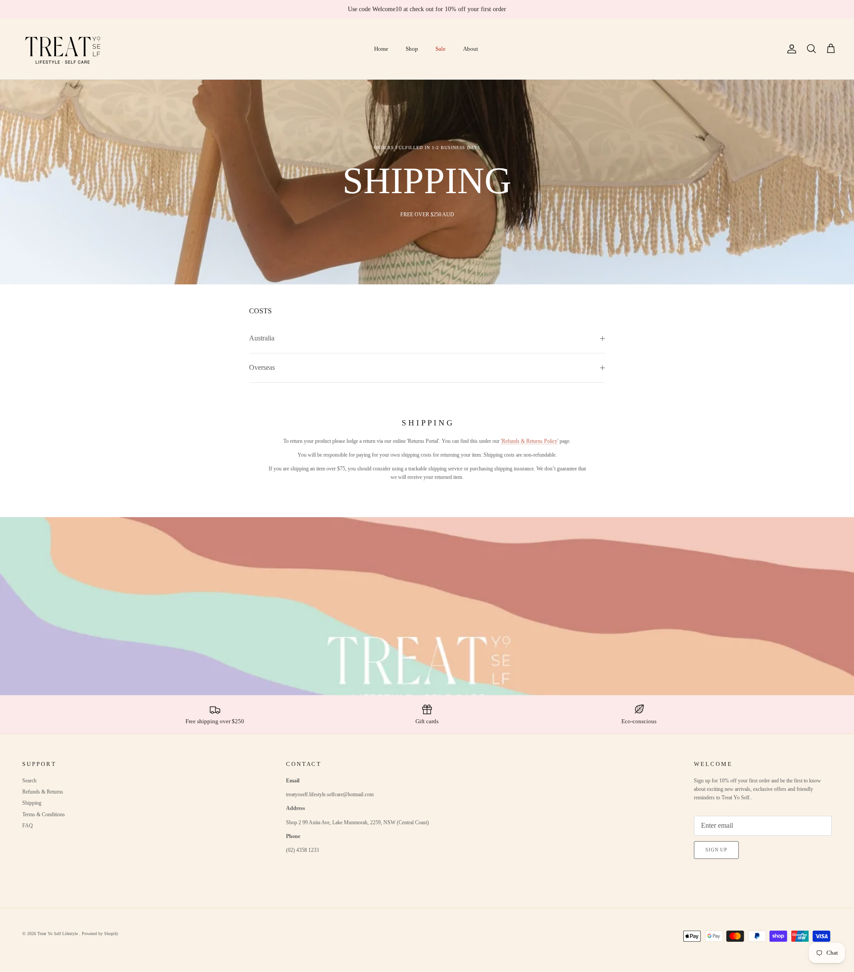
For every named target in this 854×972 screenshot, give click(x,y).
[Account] (790, 49)
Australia (261, 338)
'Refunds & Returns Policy (529, 441)
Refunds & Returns (42, 792)
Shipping (31, 803)
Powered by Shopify (100, 933)
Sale (440, 48)
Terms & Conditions (43, 814)
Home (381, 48)
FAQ (27, 825)
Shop (412, 48)
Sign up (716, 849)
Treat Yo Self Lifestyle (58, 933)
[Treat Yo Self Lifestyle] (63, 49)
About (470, 48)
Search (29, 781)
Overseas (262, 367)
